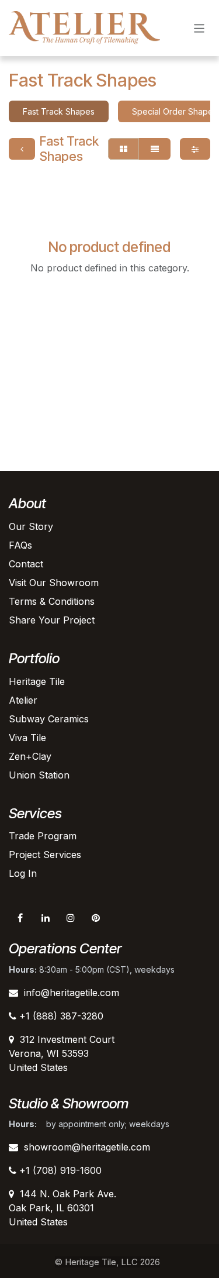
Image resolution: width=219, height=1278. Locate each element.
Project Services (45, 854)
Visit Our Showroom (54, 582)
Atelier (23, 700)
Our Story (31, 526)
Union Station (39, 775)
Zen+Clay (30, 756)
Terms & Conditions (52, 601)
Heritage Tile (37, 681)
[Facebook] (20, 917)
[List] (155, 149)
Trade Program (43, 836)
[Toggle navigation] (199, 27)
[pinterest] (95, 917)
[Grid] (123, 149)
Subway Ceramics (49, 719)
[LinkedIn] (45, 917)
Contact (26, 564)
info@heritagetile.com (71, 992)
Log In (23, 873)
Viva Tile (27, 737)
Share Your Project (52, 620)
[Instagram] (70, 917)
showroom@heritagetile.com (87, 1147)
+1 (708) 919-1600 (59, 1170)
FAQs (20, 545)
